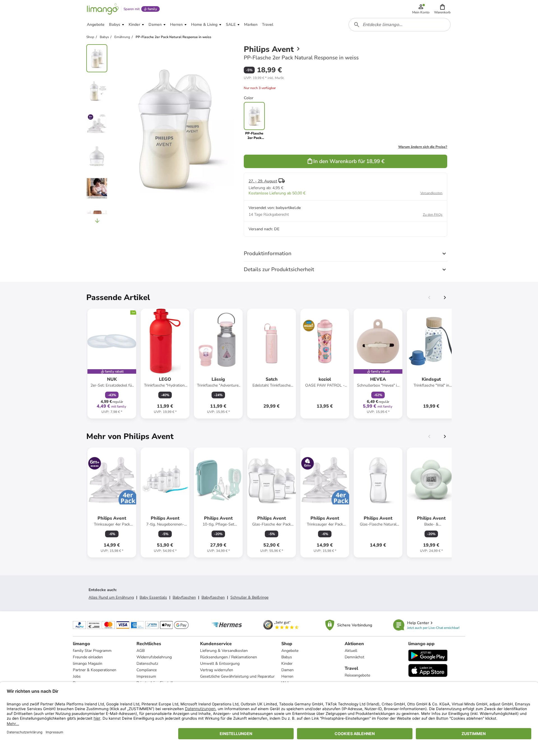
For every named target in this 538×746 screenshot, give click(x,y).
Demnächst (354, 657)
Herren (287, 676)
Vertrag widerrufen (216, 670)
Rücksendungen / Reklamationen (228, 657)
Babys (286, 657)
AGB (140, 650)
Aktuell (351, 650)
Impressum (146, 676)
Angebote (289, 650)
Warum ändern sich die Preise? (422, 147)
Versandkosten (431, 193)
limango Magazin (87, 663)
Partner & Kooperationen (94, 670)
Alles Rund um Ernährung (111, 597)
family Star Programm (92, 650)
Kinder (287, 663)
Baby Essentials (153, 597)
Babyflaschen (184, 597)
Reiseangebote (357, 675)
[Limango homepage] (103, 9)
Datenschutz (147, 663)
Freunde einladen (88, 657)
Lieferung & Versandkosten (224, 650)
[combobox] (399, 24)
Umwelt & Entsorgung (220, 663)
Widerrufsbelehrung (154, 657)
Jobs (77, 676)
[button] (442, 9)
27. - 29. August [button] (263, 181)
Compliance (146, 670)
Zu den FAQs (432, 214)
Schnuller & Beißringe (249, 597)
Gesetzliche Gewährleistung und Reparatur (237, 676)
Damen (287, 670)
